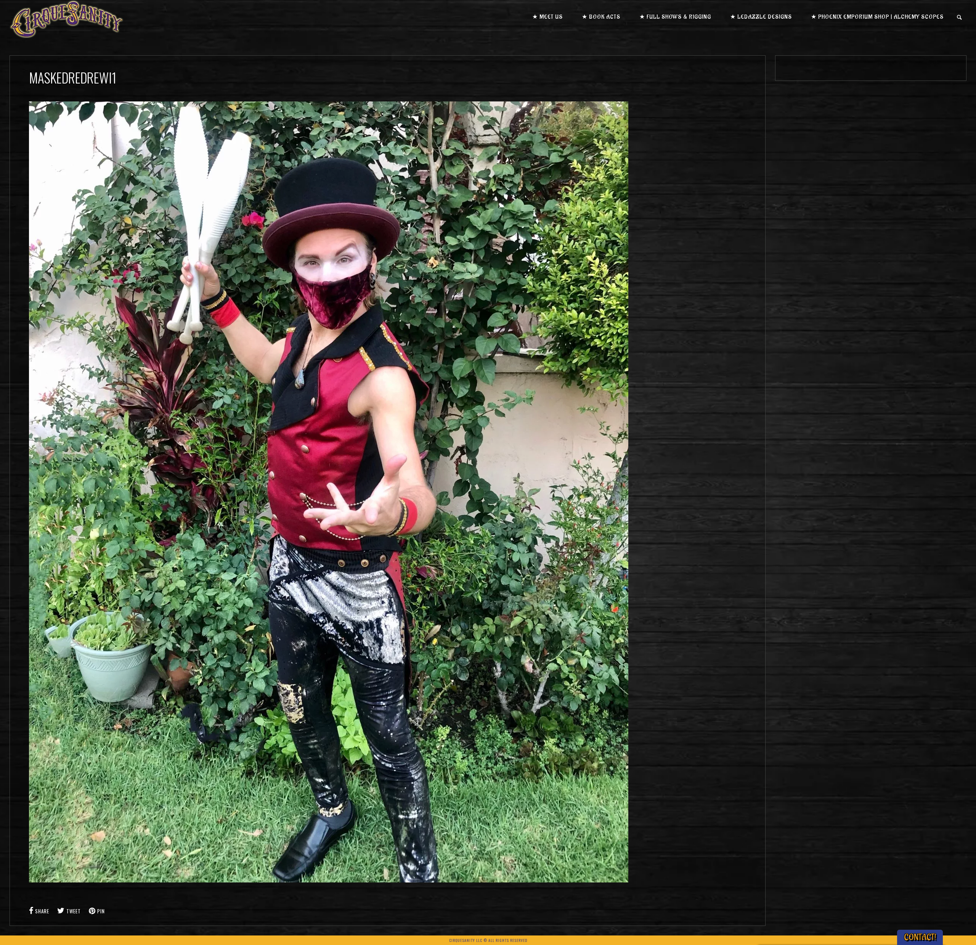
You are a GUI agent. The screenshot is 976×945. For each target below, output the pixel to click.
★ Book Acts (601, 17)
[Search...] (959, 17)
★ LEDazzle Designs (761, 17)
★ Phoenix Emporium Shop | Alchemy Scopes (877, 17)
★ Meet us (547, 17)
